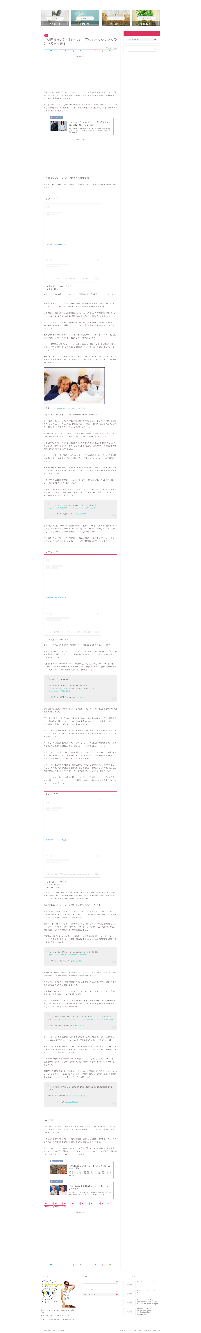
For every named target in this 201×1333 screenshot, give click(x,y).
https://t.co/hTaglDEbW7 (57, 508)
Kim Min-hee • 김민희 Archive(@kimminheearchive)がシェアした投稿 (72, 874)
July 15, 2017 (81, 514)
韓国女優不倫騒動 (60, 1206)
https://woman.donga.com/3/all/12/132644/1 (69, 408)
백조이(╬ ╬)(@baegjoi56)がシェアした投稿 (72, 278)
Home (63, 3)
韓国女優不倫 (49, 1206)
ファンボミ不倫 (96, 1203)
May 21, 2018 (77, 961)
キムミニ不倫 (76, 1203)
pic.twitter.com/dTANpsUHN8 (85, 508)
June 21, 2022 (81, 1025)
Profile (88, 3)
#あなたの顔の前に (84, 1019)
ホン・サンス (106, 1203)
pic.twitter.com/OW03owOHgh (59, 691)
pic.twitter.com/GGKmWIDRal (102, 1019)
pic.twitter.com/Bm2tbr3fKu (77, 955)
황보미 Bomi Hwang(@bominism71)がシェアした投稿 (72, 632)
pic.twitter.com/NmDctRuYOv (76, 1096)
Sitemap (138, 3)
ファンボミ (86, 1203)
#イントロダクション (69, 1019)
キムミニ (67, 1203)
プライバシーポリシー (49, 1330)
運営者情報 (61, 1330)
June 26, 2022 (81, 697)
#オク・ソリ (70, 508)
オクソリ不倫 (49, 1203)
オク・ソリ (59, 1203)
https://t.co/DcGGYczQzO (57, 955)
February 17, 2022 (71, 1102)
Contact (113, 3)
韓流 (46, 35)
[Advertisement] (80, 73)
